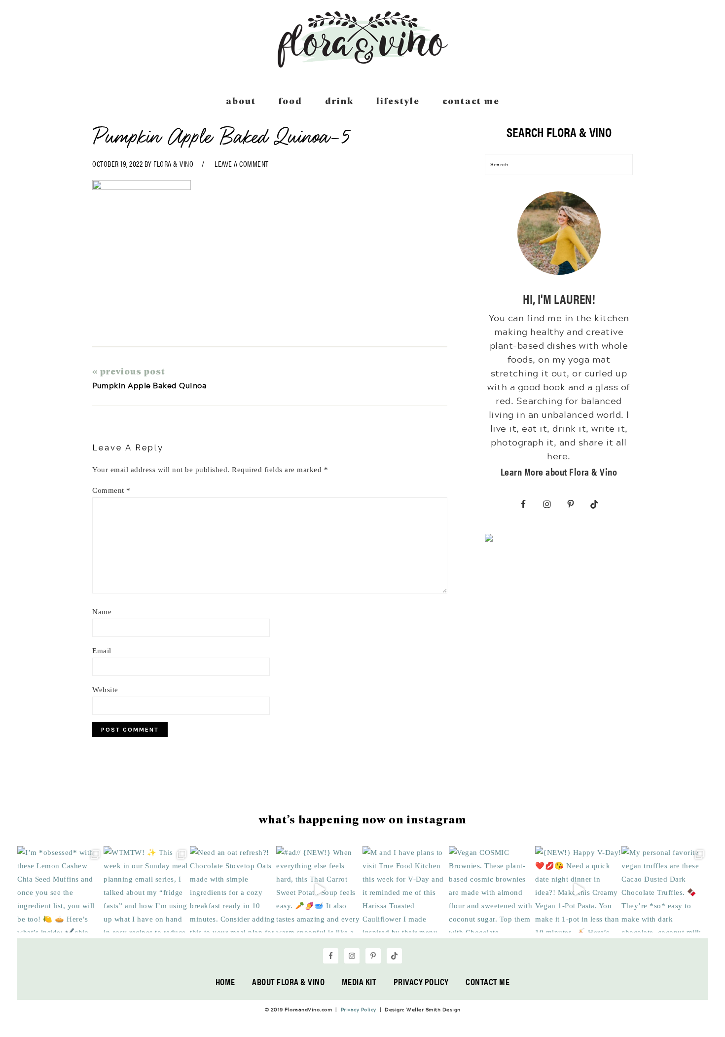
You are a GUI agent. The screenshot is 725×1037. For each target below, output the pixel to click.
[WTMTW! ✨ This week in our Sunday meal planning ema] (147, 889)
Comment (111, 490)
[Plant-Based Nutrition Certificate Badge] (489, 539)
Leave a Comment (242, 163)
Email (101, 651)
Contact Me (487, 981)
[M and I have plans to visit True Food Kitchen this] (405, 889)
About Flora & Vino (288, 981)
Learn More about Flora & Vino (559, 471)
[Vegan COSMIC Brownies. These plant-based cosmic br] (492, 889)
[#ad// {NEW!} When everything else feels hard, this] (319, 889)
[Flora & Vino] (362, 64)
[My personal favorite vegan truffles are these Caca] (664, 889)
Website (105, 690)
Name (101, 612)
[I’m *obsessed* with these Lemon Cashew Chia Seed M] (60, 889)
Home (225, 981)
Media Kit (359, 981)
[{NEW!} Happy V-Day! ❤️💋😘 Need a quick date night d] (578, 889)
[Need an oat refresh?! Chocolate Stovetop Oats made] (233, 889)
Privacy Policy (421, 981)
